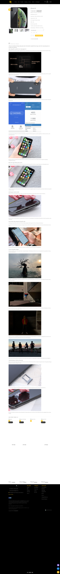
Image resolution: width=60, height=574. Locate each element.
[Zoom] (9, 27)
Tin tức (35, 490)
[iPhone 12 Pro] (35, 450)
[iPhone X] (14, 450)
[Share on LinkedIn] (37, 39)
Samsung (25, 1)
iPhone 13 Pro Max (22, 481)
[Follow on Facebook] (9, 498)
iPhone (16, 1)
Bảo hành (43, 488)
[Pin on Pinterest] (35, 39)
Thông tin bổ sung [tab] (13, 43)
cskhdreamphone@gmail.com (13, 508)
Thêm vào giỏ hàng (39, 35)
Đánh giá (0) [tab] (17, 43)
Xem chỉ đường (11, 494)
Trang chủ (10, 5)
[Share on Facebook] (31, 39)
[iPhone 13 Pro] (46, 450)
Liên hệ (33, 1)
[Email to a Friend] (34, 39)
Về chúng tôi (38, 1)
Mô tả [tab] (9, 43)
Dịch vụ (30, 1)
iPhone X (10, 481)
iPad (18, 1)
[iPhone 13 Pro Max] (24, 450)
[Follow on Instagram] (10, 498)
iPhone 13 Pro (43, 481)
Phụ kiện (21, 1)
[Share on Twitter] (33, 39)
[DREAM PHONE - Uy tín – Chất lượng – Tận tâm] (11, 2)
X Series (18, 5)
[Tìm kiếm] (45, 1)
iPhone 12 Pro (32, 481)
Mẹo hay (35, 492)
